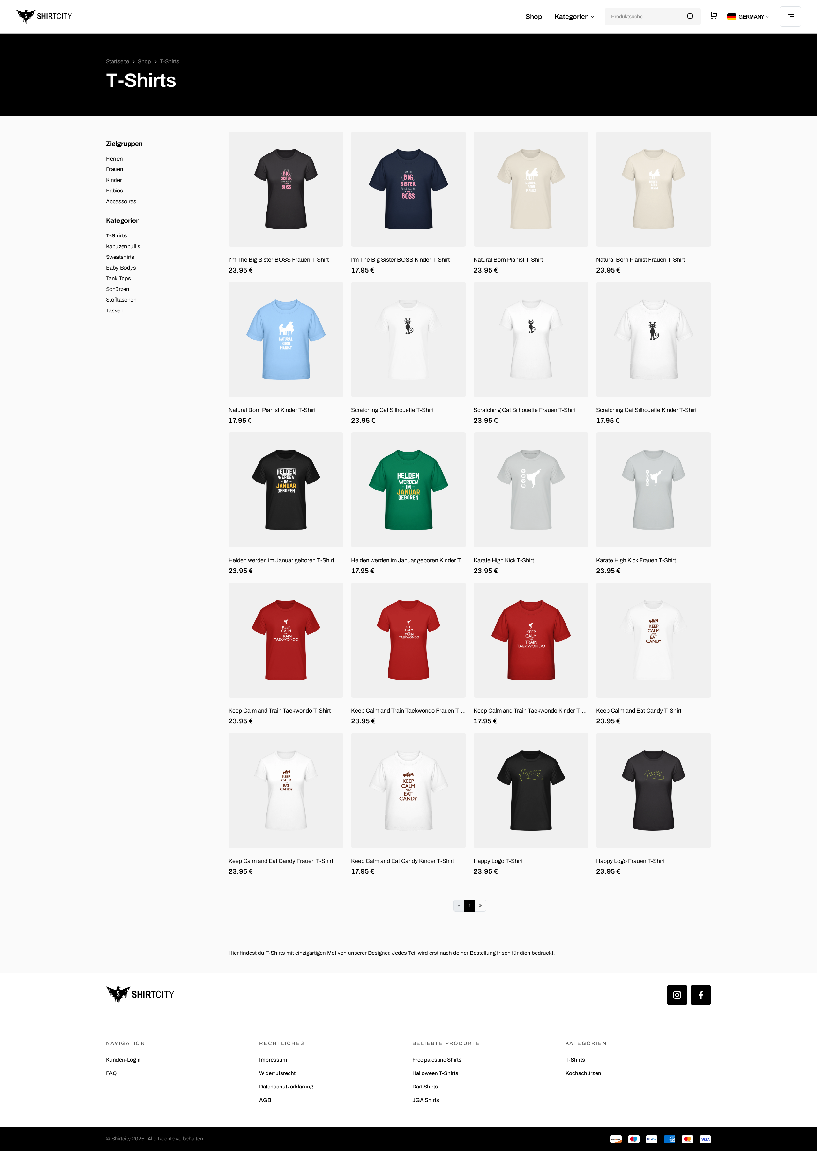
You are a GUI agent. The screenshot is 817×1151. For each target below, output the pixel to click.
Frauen (114, 169)
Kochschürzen (583, 1073)
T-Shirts (116, 236)
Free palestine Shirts (436, 1060)
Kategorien (572, 16)
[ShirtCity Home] (44, 17)
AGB (265, 1100)
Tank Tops (118, 278)
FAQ (111, 1073)
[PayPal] (651, 1139)
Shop (534, 16)
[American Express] (669, 1139)
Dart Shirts (425, 1086)
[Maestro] (634, 1139)
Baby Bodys (121, 268)
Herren (114, 159)
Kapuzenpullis (123, 246)
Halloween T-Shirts (435, 1073)
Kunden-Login (123, 1060)
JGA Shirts (425, 1100)
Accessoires (121, 201)
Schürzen (117, 289)
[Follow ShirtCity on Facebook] (701, 995)
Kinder (114, 180)
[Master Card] (687, 1139)
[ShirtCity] (140, 995)
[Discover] (616, 1139)
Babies (114, 191)
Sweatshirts (120, 257)
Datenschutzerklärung (286, 1086)
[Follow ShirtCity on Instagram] (677, 995)
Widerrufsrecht (277, 1073)
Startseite (117, 61)
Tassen (115, 311)
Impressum (273, 1060)
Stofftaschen (121, 300)
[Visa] (705, 1139)
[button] (749, 16)
